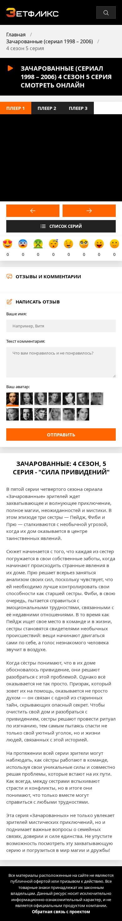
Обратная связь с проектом (61, 911)
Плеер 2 (47, 108)
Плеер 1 (15, 108)
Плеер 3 (78, 108)
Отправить (61, 434)
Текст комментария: (25, 341)
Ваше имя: (16, 314)
